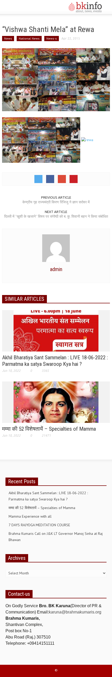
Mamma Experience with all (30, 516)
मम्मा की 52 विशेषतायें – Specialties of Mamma (49, 429)
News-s (51, 38)
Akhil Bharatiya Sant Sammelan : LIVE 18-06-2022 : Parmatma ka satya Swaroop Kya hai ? (55, 360)
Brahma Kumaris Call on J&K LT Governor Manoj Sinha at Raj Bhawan (56, 536)
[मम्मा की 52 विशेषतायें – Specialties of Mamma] (56, 401)
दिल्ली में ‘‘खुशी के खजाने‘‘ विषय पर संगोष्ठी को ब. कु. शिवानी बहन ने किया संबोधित (56, 216)
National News (29, 38)
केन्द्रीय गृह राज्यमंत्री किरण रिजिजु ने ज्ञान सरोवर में (56, 202)
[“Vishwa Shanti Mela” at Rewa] (56, 79)
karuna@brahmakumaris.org (75, 612)
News (8, 38)
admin (56, 269)
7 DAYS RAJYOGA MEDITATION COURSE (39, 525)
